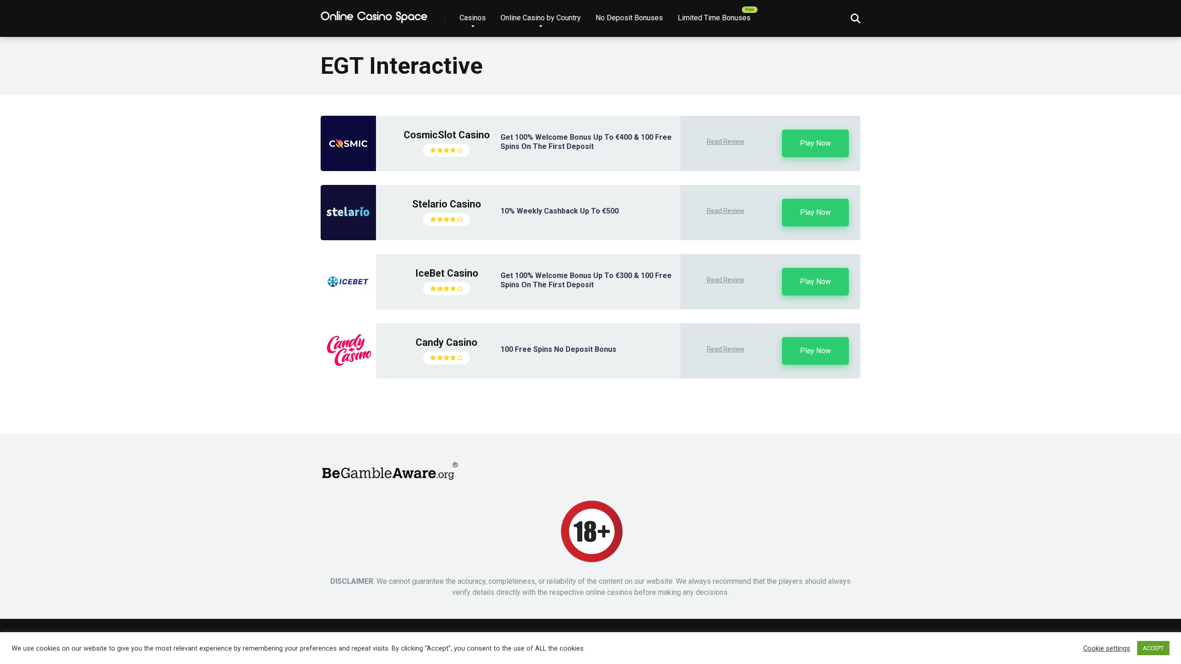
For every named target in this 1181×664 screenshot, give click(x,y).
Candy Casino (446, 342)
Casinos (472, 17)
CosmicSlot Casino (447, 135)
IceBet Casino (446, 273)
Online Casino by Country (541, 17)
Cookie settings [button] (1106, 648)
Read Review (726, 141)
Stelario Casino (446, 204)
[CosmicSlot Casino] (348, 168)
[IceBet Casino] (348, 306)
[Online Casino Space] (375, 15)
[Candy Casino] (348, 376)
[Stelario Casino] (348, 237)
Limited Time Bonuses (714, 17)
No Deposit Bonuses (629, 17)
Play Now (815, 143)
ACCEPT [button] (1153, 648)
